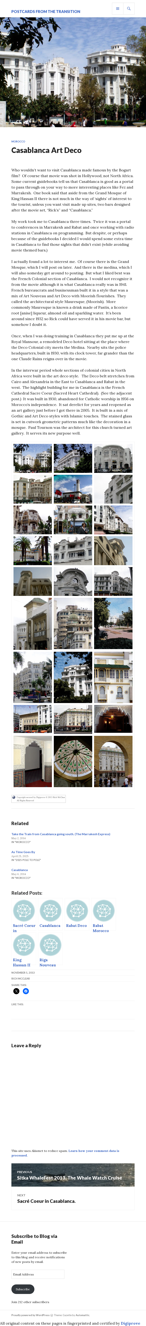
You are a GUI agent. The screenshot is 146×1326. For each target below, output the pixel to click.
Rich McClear (20, 978)
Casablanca (19, 870)
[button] (33, 458)
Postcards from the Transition (45, 11)
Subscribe (23, 1289)
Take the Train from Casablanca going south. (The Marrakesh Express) (60, 834)
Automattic (82, 1315)
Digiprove (130, 1323)
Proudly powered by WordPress (30, 1315)
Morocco (18, 141)
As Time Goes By (23, 852)
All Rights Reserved (25, 800)
